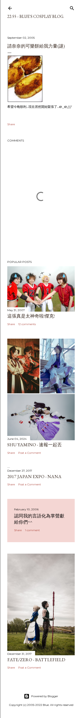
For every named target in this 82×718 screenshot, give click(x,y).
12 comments (27, 324)
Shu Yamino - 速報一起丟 (34, 445)
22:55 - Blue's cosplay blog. (35, 16)
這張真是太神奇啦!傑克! (31, 316)
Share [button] (11, 124)
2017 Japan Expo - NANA (34, 476)
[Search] (72, 7)
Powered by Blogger (44, 696)
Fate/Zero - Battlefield (36, 660)
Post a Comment (29, 452)
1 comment (32, 530)
